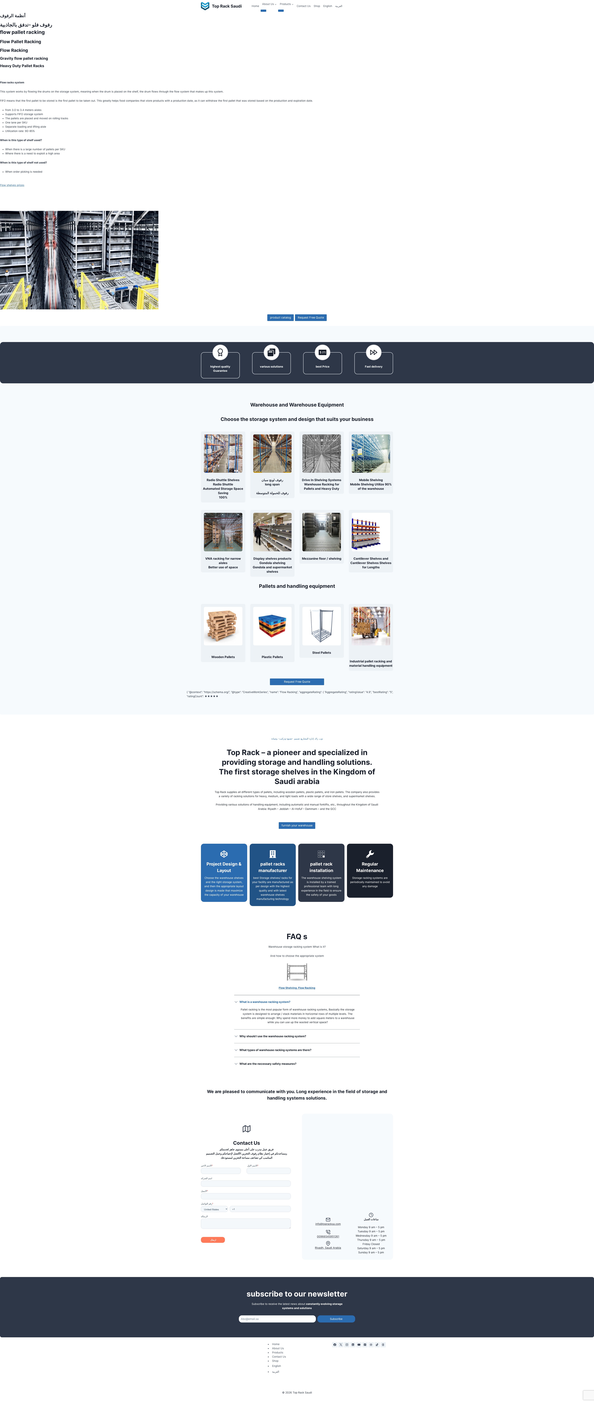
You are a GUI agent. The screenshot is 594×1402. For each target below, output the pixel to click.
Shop (317, 6)
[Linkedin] (352, 1344)
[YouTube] (359, 1344)
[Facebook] (334, 1344)
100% (223, 497)
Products (277, 1352)
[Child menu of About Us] (263, 11)
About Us (278, 1348)
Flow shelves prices (12, 185)
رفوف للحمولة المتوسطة (272, 493)
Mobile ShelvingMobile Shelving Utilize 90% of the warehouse (371, 484)
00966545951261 (328, 1236)
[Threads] (383, 1344)
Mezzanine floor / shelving (321, 558)
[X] (340, 1344)
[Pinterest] (365, 1344)
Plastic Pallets (272, 657)
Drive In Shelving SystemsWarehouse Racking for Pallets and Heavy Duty (321, 484)
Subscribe (336, 1318)
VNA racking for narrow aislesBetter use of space (223, 563)
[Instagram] (346, 1344)
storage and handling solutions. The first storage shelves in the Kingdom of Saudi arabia (297, 772)
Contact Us (304, 6)
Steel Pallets (321, 653)
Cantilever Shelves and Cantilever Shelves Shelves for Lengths (370, 563)
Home (255, 6)
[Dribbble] (371, 1344)
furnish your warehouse (297, 825)
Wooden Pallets (223, 657)
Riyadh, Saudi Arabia (328, 1247)
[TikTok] (377, 1344)
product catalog (280, 317)
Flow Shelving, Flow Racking (297, 987)
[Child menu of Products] (281, 11)
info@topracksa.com (328, 1223)
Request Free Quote (311, 317)
